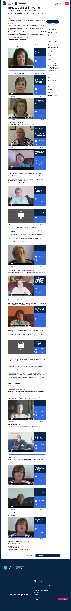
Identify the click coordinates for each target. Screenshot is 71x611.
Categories (59, 3)
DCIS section (27, 541)
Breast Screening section (14, 331)
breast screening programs (40, 28)
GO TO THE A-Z (63, 599)
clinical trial (30, 303)
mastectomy (12, 457)
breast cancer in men (21, 543)
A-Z (67, 3)
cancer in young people (31, 270)
